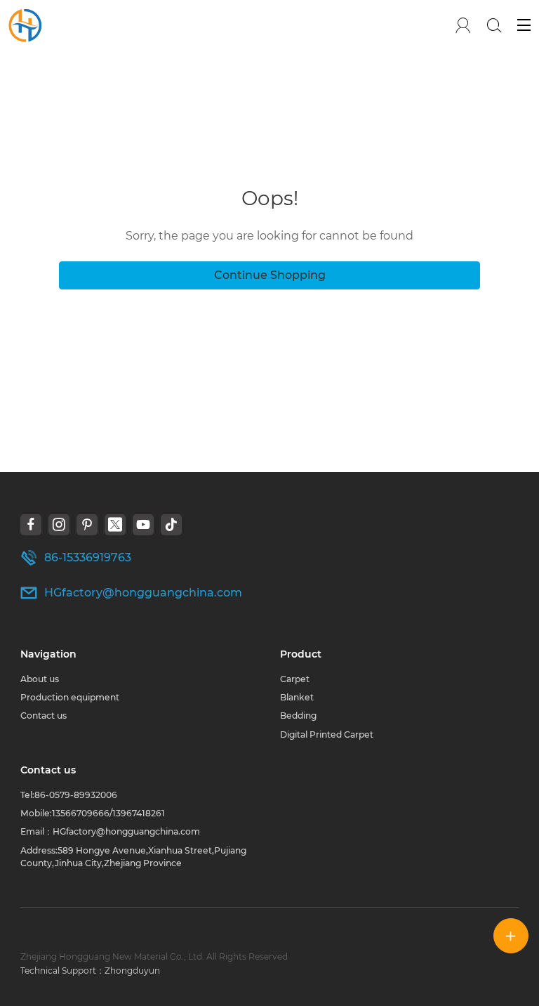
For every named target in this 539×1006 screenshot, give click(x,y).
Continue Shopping (270, 275)
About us (39, 679)
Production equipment (69, 697)
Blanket (297, 697)
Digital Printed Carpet (326, 734)
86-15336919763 (87, 557)
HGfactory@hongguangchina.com (143, 592)
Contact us (43, 715)
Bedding (298, 715)
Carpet (295, 679)
